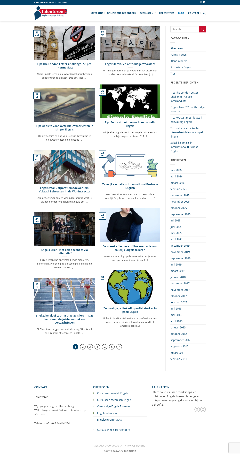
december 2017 (180, 283)
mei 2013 (176, 315)
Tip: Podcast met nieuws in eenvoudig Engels (130, 124)
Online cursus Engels (121, 13)
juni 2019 (176, 264)
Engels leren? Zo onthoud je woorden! (130, 64)
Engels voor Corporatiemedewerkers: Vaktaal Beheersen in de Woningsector (64, 189)
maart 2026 (177, 183)
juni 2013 (176, 308)
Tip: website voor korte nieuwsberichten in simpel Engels (64, 127)
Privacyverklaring (135, 445)
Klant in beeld (178, 61)
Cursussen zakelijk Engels (112, 393)
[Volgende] (119, 347)
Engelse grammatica (109, 419)
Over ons (97, 13)
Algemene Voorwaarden (108, 445)
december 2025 (180, 195)
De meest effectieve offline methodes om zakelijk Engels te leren (130, 247)
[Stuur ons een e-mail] (201, 2)
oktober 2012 (178, 334)
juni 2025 (176, 227)
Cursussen (146, 13)
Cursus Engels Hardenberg (113, 430)
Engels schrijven (107, 413)
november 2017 (180, 290)
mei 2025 (176, 233)
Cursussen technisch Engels (114, 400)
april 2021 (176, 239)
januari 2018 (178, 277)
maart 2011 (177, 353)
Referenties (166, 13)
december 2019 (180, 245)
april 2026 (176, 176)
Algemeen (176, 48)
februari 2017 (178, 302)
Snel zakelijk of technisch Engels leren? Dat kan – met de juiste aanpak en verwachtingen (64, 319)
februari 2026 (178, 189)
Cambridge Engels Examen (113, 406)
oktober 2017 (178, 296)
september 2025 (180, 214)
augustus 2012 (179, 346)
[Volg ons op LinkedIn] (204, 2)
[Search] (204, 13)
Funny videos (178, 54)
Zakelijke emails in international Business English (130, 186)
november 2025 (180, 201)
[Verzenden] (202, 29)
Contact (193, 13)
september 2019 (180, 258)
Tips (173, 73)
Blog (181, 13)
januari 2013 (178, 327)
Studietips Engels (181, 67)
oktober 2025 (178, 208)
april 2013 (176, 321)
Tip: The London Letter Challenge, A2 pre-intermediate (64, 65)
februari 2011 (178, 359)
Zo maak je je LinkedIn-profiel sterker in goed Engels (130, 309)
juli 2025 (175, 220)
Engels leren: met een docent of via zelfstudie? (64, 251)
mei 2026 (176, 170)
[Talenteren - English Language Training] (50, 13)
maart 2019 (177, 271)
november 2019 (180, 252)
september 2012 (180, 340)
